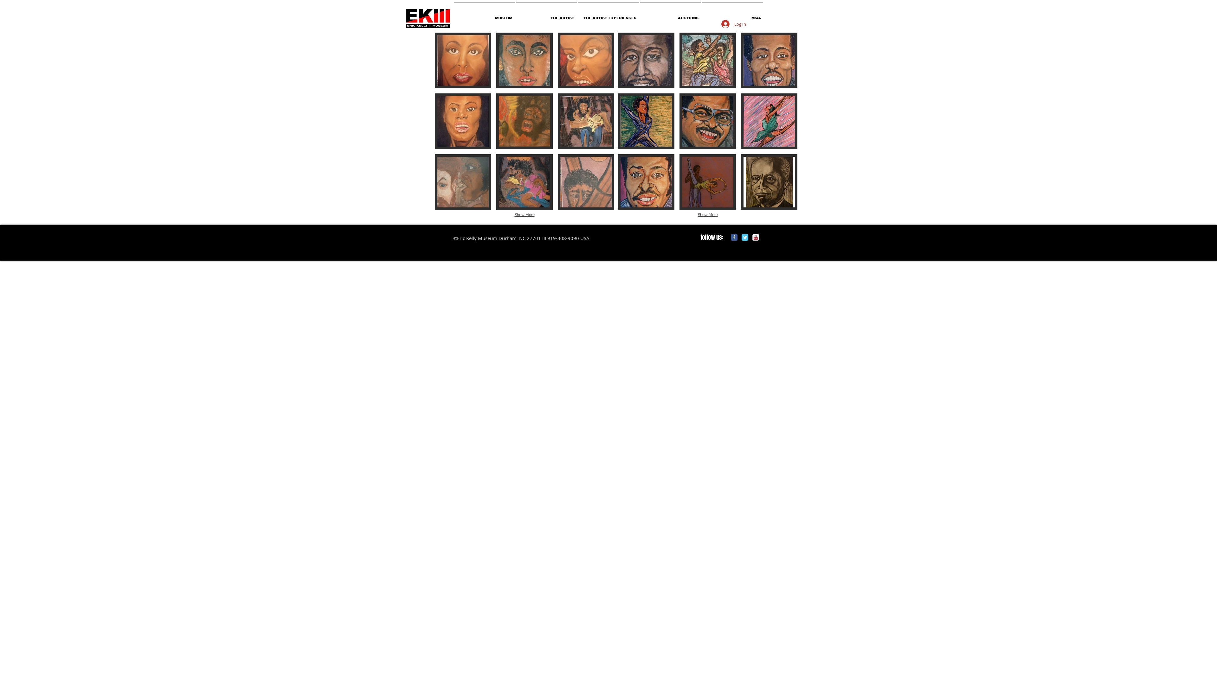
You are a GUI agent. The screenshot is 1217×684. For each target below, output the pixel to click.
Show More (525, 214)
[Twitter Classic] (745, 237)
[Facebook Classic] (734, 237)
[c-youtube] (755, 237)
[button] (463, 60)
